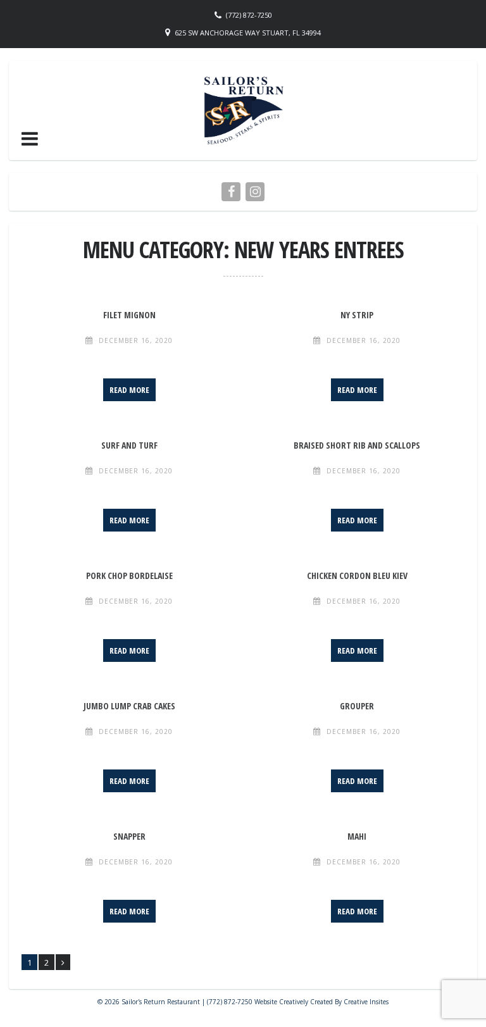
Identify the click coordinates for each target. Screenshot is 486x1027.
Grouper (357, 706)
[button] (30, 138)
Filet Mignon (129, 315)
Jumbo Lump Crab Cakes (129, 706)
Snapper (129, 836)
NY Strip (356, 315)
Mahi (356, 836)
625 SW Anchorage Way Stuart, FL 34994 (248, 32)
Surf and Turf (129, 445)
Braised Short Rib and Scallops (357, 445)
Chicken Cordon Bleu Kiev (357, 576)
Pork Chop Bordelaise (129, 576)
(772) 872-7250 (249, 15)
